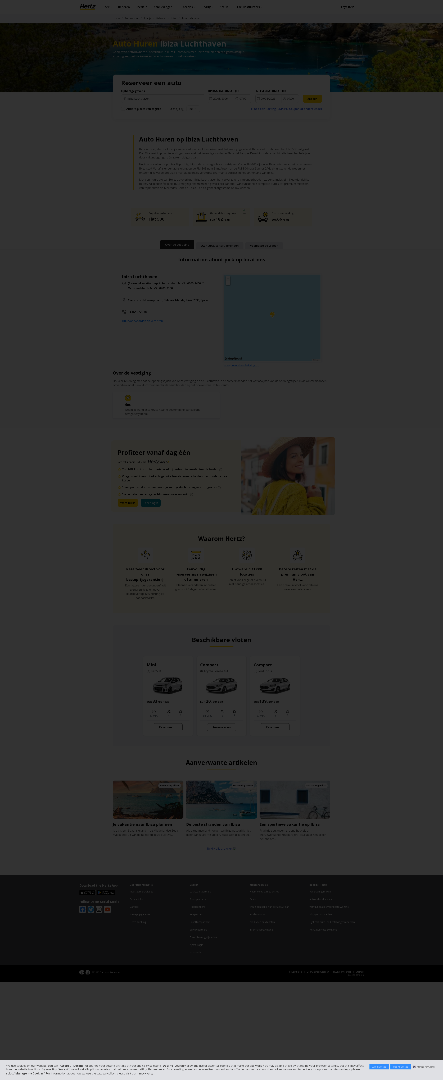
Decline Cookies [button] (400, 1066)
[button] (424, 1066)
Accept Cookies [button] (379, 1066)
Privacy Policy (145, 1073)
